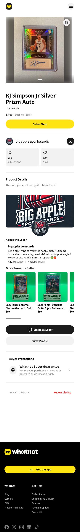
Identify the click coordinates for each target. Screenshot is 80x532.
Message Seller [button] (42, 330)
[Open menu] (71, 6)
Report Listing (62, 392)
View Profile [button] (40, 341)
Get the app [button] (43, 469)
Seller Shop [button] (40, 124)
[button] (70, 141)
